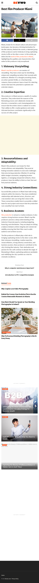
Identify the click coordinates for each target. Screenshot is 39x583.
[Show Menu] (2, 2)
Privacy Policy (15, 578)
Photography (6, 332)
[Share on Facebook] (7, 40)
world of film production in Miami (22, 57)
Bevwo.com (8, 578)
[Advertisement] (19, 135)
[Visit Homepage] (19, 2)
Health (4, 445)
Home (3, 575)
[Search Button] (37, 2)
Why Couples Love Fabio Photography (14, 289)
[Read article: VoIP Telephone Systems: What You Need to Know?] (19, 428)
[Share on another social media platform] (32, 40)
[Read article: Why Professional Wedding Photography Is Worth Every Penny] (19, 321)
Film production (6, 215)
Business (5, 389)
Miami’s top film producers (10, 70)
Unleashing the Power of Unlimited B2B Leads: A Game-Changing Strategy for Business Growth (17, 409)
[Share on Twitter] (19, 40)
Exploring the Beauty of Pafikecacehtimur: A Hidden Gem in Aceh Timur (19, 466)
